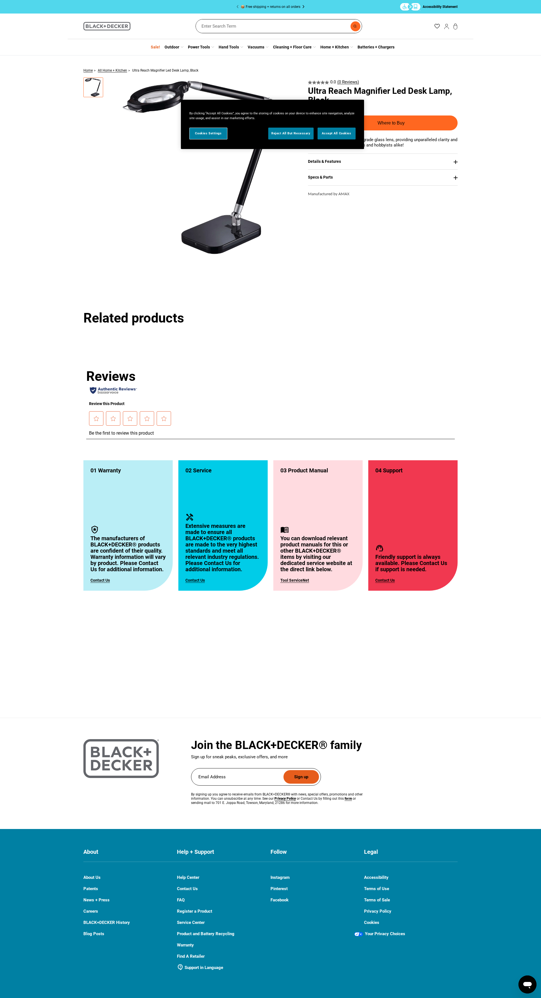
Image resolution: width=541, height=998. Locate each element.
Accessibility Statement (440, 7)
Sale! (155, 47)
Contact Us (100, 580)
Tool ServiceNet (294, 580)
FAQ (181, 900)
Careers (90, 911)
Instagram (280, 877)
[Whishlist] (437, 26)
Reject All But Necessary (291, 133)
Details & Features (324, 161)
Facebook (279, 900)
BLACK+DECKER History (106, 922)
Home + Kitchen (334, 47)
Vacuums (256, 47)
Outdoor (172, 47)
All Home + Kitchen (112, 70)
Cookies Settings (208, 133)
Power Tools (199, 47)
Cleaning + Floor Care (292, 47)
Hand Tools (229, 47)
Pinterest (279, 889)
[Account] (446, 26)
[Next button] (302, 7)
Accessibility (376, 877)
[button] (93, 87)
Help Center (188, 877)
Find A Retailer (191, 956)
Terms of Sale (377, 900)
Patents (90, 888)
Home (88, 70)
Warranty (185, 945)
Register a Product (194, 911)
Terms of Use (376, 888)
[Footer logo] (121, 758)
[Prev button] (239, 7)
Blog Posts (93, 933)
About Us (92, 877)
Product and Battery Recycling (205, 933)
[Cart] (455, 26)
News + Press (96, 900)
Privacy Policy (377, 911)
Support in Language (200, 967)
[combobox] (279, 26)
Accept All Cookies (336, 133)
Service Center (191, 922)
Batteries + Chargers (376, 47)
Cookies (371, 922)
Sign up (301, 776)
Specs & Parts (320, 177)
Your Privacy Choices (385, 933)
